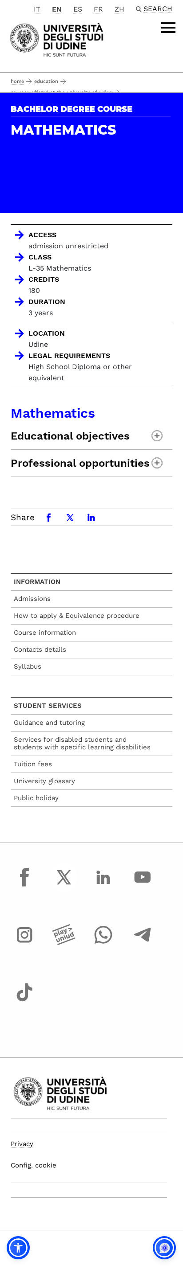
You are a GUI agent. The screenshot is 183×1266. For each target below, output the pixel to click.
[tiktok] (24, 1001)
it (37, 9)
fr (98, 9)
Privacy (22, 1144)
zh (119, 9)
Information (37, 582)
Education (46, 81)
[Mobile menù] (168, 27)
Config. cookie (33, 1165)
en (57, 9)
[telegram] (142, 943)
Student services (48, 706)
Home (17, 81)
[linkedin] (103, 885)
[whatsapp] (103, 943)
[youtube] (142, 885)
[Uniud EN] (56, 39)
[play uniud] (64, 943)
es (77, 9)
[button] (18, 1247)
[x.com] (64, 885)
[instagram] (24, 943)
